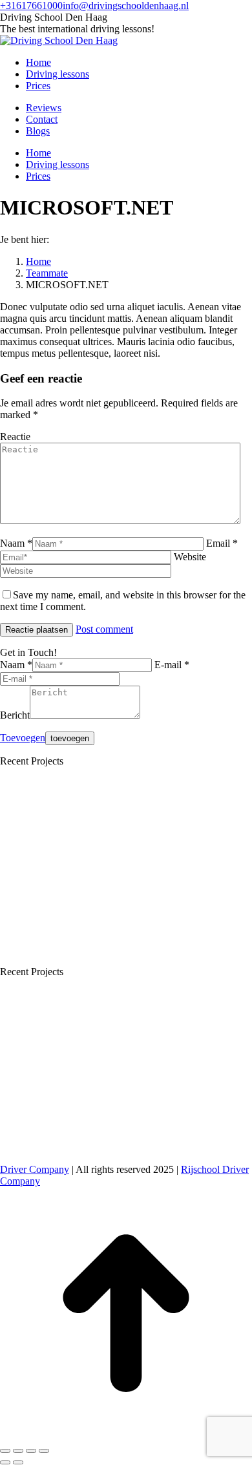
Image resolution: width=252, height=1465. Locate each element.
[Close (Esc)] (5, 1451)
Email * (222, 543)
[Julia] (148, 860)
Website (190, 556)
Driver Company (34, 1169)
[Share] (18, 1451)
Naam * (16, 543)
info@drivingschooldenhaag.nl (126, 5)
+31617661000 (31, 5)
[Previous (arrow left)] (5, 1462)
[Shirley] (48, 860)
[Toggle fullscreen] (31, 1451)
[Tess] (48, 959)
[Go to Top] (126, 1435)
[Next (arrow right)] (18, 1462)
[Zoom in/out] (44, 1451)
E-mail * (171, 664)
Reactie (15, 436)
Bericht (15, 715)
